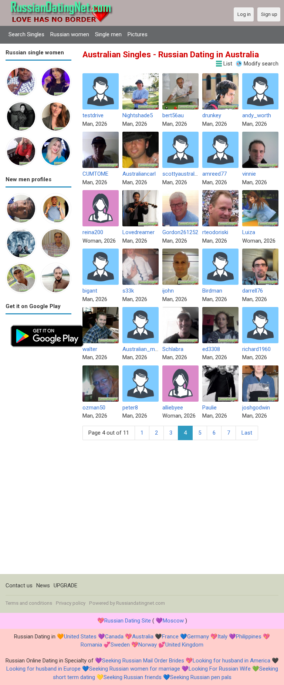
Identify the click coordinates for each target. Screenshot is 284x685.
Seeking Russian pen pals (200, 677)
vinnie (249, 174)
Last (246, 432)
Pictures (138, 34)
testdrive (93, 115)
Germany (198, 636)
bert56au (173, 115)
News (43, 585)
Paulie (209, 407)
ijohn (168, 290)
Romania (91, 644)
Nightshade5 (137, 115)
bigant (89, 290)
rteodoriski (215, 232)
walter (89, 349)
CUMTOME (95, 174)
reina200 (92, 232)
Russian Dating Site (127, 620)
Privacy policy (70, 603)
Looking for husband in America (231, 660)
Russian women (69, 34)
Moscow (173, 620)
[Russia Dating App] (47, 324)
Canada (114, 636)
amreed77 (214, 174)
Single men (108, 34)
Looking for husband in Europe (43, 668)
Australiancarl (139, 174)
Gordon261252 (180, 232)
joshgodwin (256, 407)
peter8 (130, 407)
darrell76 (252, 290)
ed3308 (211, 349)
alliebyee (172, 407)
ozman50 (93, 407)
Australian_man (141, 349)
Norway (147, 644)
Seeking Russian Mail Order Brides (143, 660)
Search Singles (26, 34)
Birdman (212, 290)
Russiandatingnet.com (140, 603)
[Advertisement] (38, 463)
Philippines (248, 636)
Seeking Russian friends (133, 677)
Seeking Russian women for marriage (134, 668)
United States (80, 636)
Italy (222, 636)
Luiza (248, 232)
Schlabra (172, 349)
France (170, 636)
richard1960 (256, 349)
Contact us (19, 585)
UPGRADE (65, 585)
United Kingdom (184, 644)
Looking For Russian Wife (220, 668)
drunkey (211, 115)
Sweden (120, 644)
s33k (128, 290)
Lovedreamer (138, 232)
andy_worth (256, 115)
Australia (142, 636)
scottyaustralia (180, 174)
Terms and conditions (29, 603)
